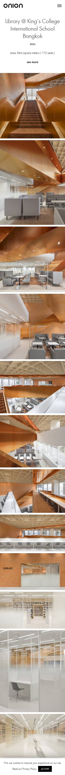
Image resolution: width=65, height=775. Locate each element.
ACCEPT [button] (45, 768)
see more (32, 62)
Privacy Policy (30, 769)
